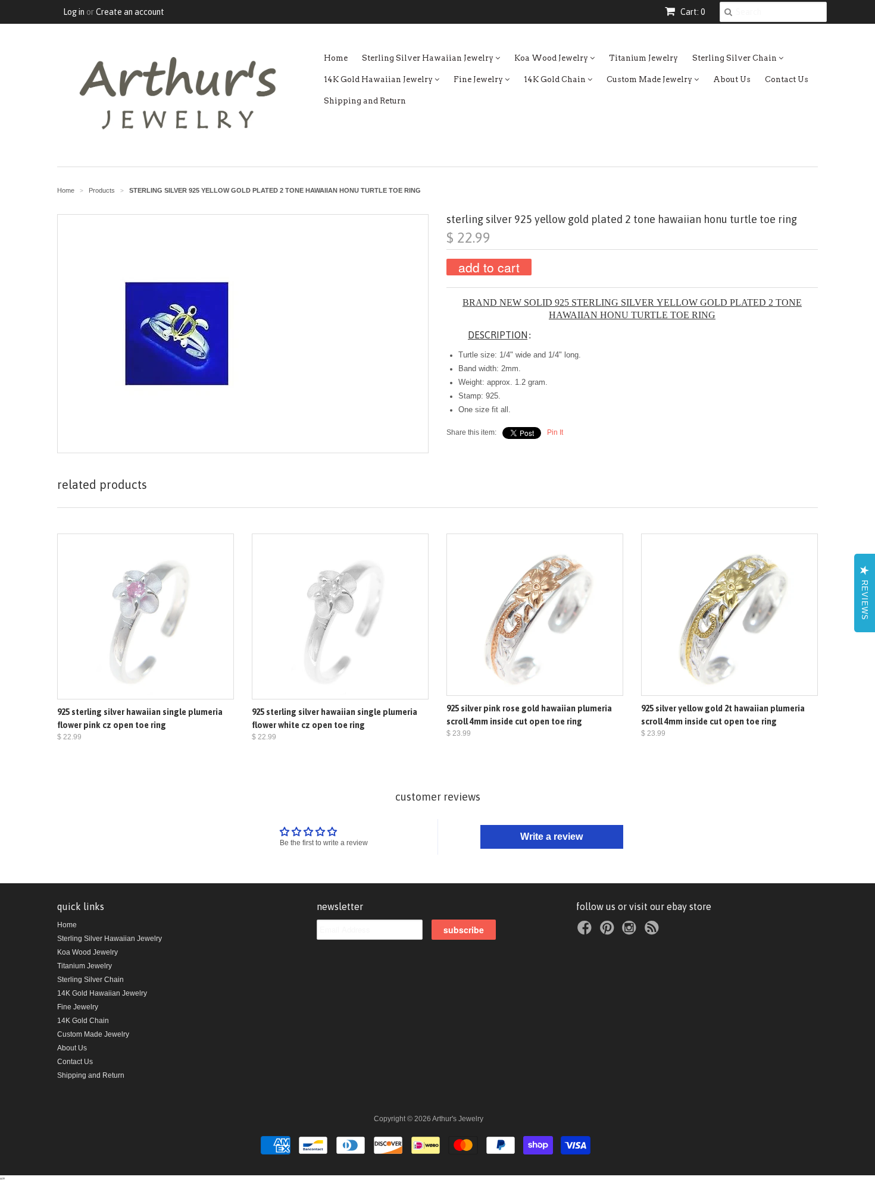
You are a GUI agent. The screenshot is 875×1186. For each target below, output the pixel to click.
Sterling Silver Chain (735, 58)
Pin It (555, 432)
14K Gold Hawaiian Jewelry (379, 79)
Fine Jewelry (479, 79)
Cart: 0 (692, 12)
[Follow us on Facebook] (586, 931)
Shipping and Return (365, 100)
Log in (74, 12)
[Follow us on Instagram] (631, 931)
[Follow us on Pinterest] (609, 931)
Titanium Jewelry (643, 58)
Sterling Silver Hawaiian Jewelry (428, 58)
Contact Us (786, 79)
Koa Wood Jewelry (552, 58)
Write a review (551, 837)
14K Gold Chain (556, 79)
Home (336, 58)
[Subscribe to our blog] (653, 931)
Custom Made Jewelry (650, 79)
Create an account (130, 12)
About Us (732, 79)
